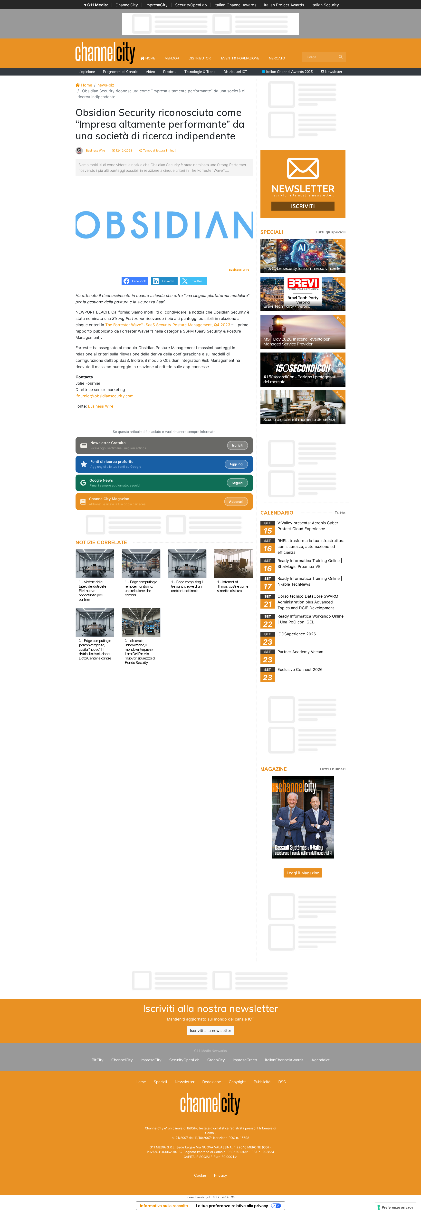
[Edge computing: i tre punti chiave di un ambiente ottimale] (187, 563)
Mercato (277, 58)
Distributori (200, 58)
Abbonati (236, 502)
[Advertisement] (210, 981)
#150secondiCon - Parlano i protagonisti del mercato (299, 379)
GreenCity (216, 1059)
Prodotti (169, 71)
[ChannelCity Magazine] (303, 816)
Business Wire (95, 150)
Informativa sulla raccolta (164, 1205)
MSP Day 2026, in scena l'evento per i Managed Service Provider (297, 341)
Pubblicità (262, 1081)
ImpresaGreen (245, 1059)
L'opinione (87, 71)
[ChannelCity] (105, 52)
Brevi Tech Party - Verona (286, 306)
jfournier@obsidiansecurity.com (105, 395)
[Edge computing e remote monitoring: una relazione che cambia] (141, 563)
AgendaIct (320, 1059)
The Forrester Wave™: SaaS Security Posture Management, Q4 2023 (167, 324)
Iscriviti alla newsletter (210, 1030)
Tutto (340, 512)
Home (152, 58)
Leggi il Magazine (303, 872)
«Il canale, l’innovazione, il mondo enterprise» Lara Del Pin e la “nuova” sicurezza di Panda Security (140, 651)
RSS (282, 1081)
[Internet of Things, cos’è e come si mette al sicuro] (233, 563)
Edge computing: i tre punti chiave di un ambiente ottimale (186, 586)
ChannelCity (126, 4)
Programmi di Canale (120, 71)
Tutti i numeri (332, 768)
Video (150, 71)
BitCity (98, 1059)
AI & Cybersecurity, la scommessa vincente (301, 268)
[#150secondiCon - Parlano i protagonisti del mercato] (302, 370)
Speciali (160, 1081)
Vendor (172, 58)
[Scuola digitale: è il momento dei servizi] (302, 407)
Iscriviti (237, 445)
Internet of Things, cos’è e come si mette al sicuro (232, 586)
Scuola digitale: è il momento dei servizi (299, 419)
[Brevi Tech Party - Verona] (302, 294)
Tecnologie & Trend (200, 71)
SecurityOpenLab (191, 4)
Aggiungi (236, 464)
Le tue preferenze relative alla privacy (232, 1205)
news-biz (105, 85)
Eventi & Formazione (240, 58)
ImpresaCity (156, 4)
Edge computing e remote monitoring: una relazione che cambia (141, 588)
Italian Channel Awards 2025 (289, 71)
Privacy (220, 1175)
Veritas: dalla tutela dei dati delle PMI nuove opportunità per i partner (92, 590)
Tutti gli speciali (330, 231)
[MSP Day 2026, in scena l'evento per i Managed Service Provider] (302, 332)
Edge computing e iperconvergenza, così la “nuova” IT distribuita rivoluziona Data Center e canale (95, 649)
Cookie (200, 1175)
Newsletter (333, 71)
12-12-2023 (123, 150)
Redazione (211, 1081)
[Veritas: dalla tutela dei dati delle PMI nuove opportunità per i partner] (95, 563)
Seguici (237, 483)
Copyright (237, 1081)
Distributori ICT (235, 71)
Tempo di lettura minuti (159, 150)
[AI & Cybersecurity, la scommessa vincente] (302, 256)
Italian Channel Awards (235, 4)
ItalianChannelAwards (284, 1059)
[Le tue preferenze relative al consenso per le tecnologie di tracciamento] (395, 1207)
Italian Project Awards (284, 4)
